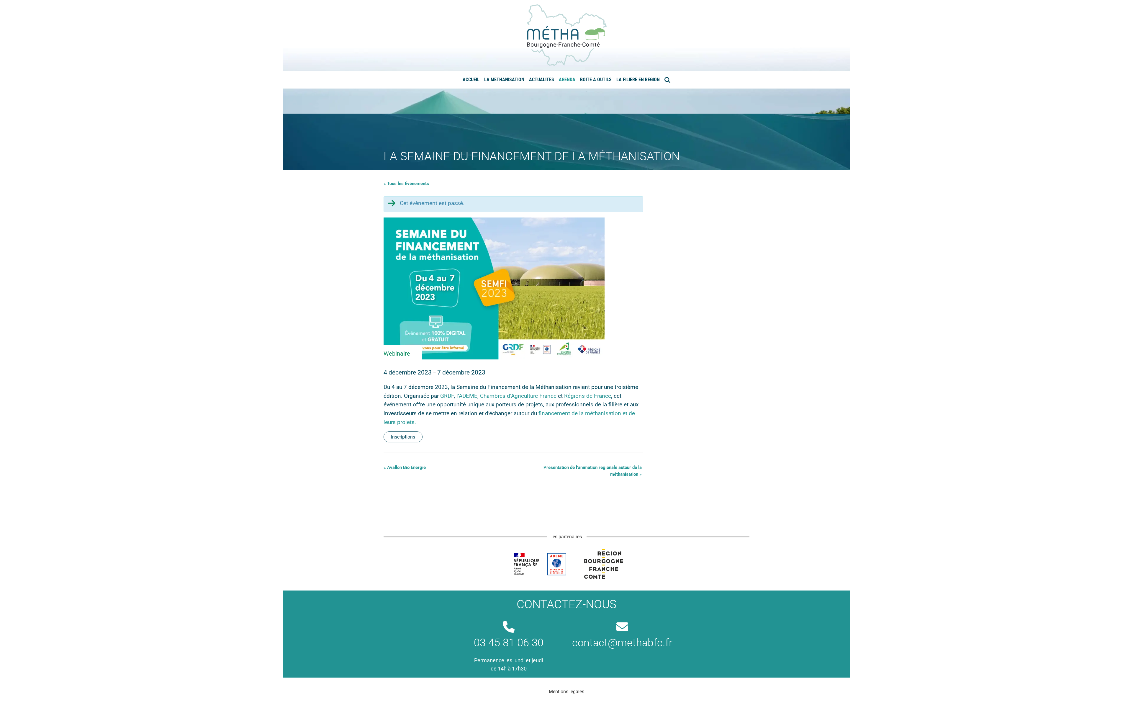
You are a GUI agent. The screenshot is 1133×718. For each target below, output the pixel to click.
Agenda (567, 79)
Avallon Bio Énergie (405, 467)
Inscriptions (403, 437)
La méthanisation (504, 79)
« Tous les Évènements (406, 183)
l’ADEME (466, 395)
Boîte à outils (596, 79)
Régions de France (587, 395)
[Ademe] (540, 564)
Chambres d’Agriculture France (518, 395)
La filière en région (638, 79)
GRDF (447, 395)
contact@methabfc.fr (622, 643)
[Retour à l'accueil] (567, 35)
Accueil (471, 79)
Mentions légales (566, 691)
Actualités (541, 79)
